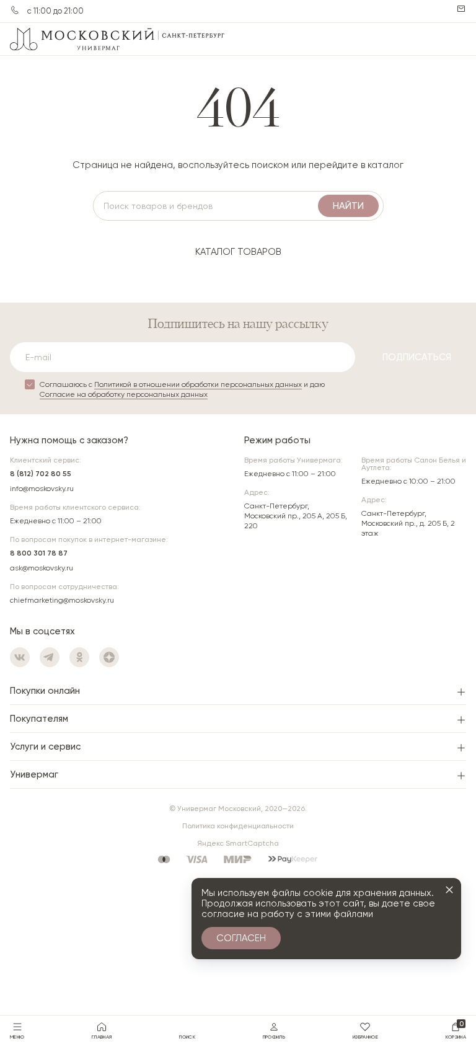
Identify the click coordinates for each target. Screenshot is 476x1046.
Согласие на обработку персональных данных (124, 394)
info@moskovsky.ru (42, 488)
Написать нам (461, 9)
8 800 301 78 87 (39, 553)
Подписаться (416, 357)
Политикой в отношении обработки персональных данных (198, 384)
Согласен (241, 938)
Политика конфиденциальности (238, 826)
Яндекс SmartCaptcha (238, 843)
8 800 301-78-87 (15, 10)
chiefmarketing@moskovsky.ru (62, 600)
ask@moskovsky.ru (41, 568)
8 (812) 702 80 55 (40, 473)
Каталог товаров (238, 251)
